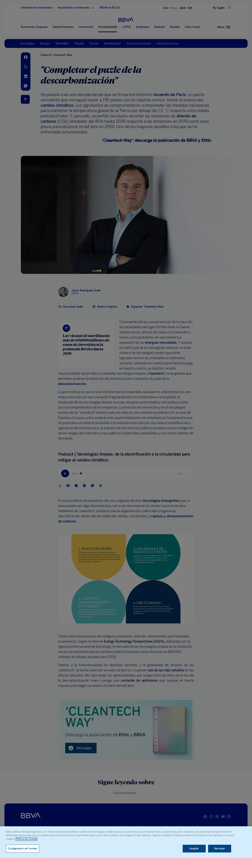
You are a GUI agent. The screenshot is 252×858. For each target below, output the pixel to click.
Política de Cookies (26, 839)
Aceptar (194, 848)
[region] (126, 842)
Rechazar (219, 848)
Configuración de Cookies (22, 848)
